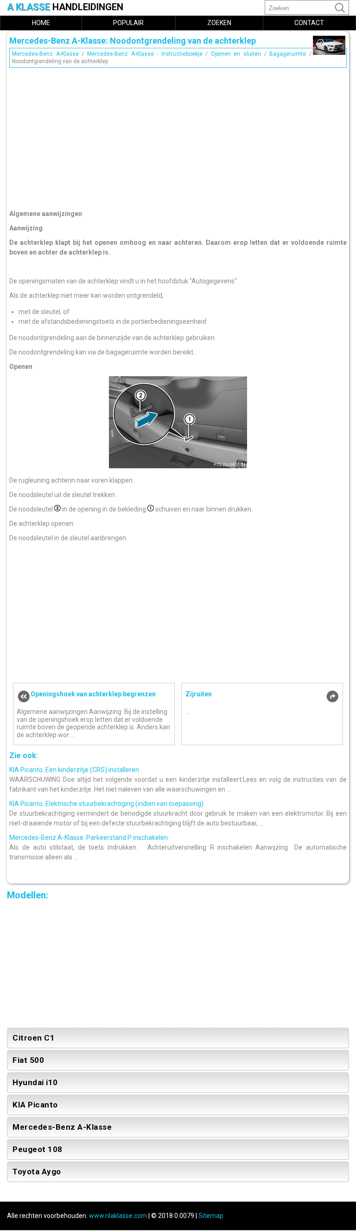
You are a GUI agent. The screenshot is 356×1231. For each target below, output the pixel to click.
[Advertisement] (177, 136)
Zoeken (219, 22)
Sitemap (210, 1215)
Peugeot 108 (38, 1149)
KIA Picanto (35, 1104)
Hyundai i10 (35, 1082)
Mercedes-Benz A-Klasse (45, 54)
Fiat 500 (28, 1060)
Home (41, 22)
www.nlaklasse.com (118, 1215)
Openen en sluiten (236, 54)
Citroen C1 (34, 1037)
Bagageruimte (287, 54)
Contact (309, 22)
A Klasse (65, 7)
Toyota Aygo (37, 1171)
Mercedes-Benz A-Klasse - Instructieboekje (145, 54)
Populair (128, 22)
